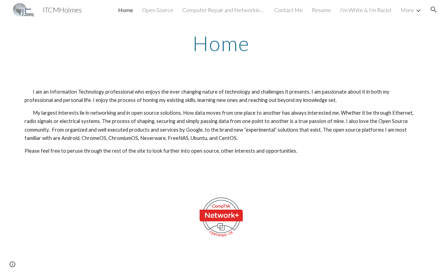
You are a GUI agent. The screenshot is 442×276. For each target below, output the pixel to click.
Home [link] (125, 10)
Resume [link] (321, 10)
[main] (221, 43)
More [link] (407, 10)
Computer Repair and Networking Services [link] (223, 10)
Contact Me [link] (288, 10)
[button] (433, 9)
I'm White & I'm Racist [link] (366, 10)
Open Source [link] (157, 10)
